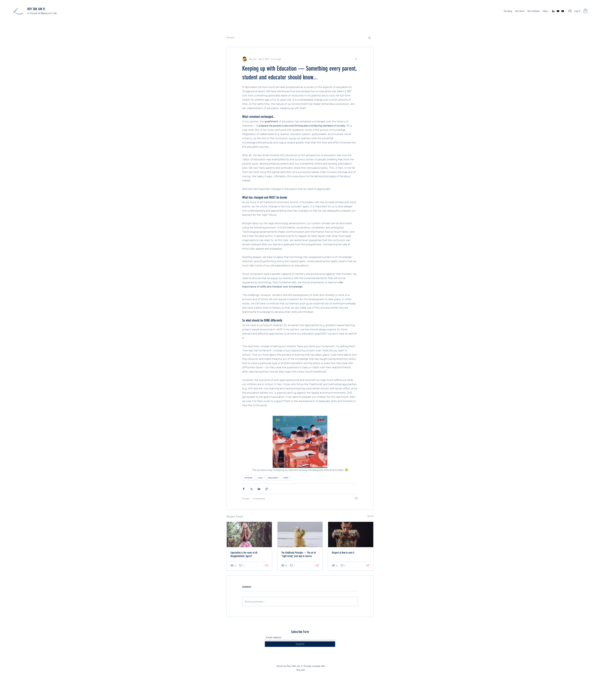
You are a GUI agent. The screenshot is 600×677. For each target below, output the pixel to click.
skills (285, 477)
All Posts (231, 37)
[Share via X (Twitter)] (251, 488)
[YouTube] (558, 11)
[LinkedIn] (553, 11)
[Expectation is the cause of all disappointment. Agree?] (249, 534)
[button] (585, 11)
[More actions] (356, 59)
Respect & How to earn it (343, 552)
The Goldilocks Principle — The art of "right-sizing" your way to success (298, 554)
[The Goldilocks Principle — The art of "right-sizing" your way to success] (300, 534)
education (273, 477)
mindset (248, 477)
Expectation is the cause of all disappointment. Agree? (243, 554)
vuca (260, 477)
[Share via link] (266, 488)
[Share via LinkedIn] (259, 488)
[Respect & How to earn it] (350, 534)
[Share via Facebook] (243, 488)
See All (370, 516)
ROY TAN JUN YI (36, 9)
